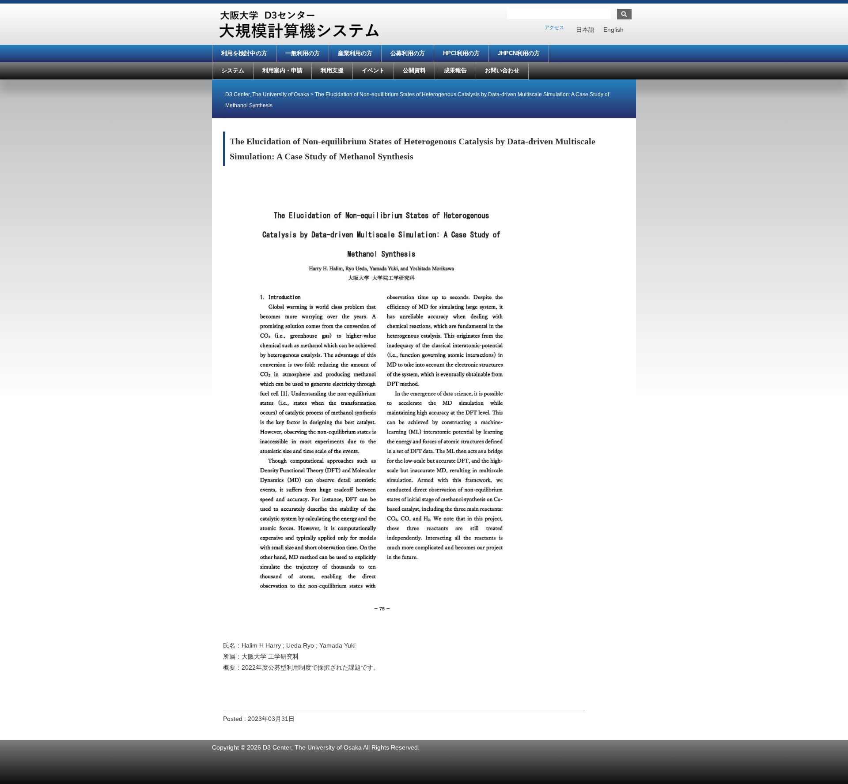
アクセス (554, 27)
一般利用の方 (302, 53)
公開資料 (414, 70)
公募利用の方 (407, 53)
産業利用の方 (355, 53)
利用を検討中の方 (244, 53)
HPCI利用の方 (461, 53)
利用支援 (332, 70)
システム (232, 70)
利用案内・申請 (282, 70)
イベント (373, 70)
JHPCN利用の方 (519, 53)
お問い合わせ (502, 70)
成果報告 (455, 70)
